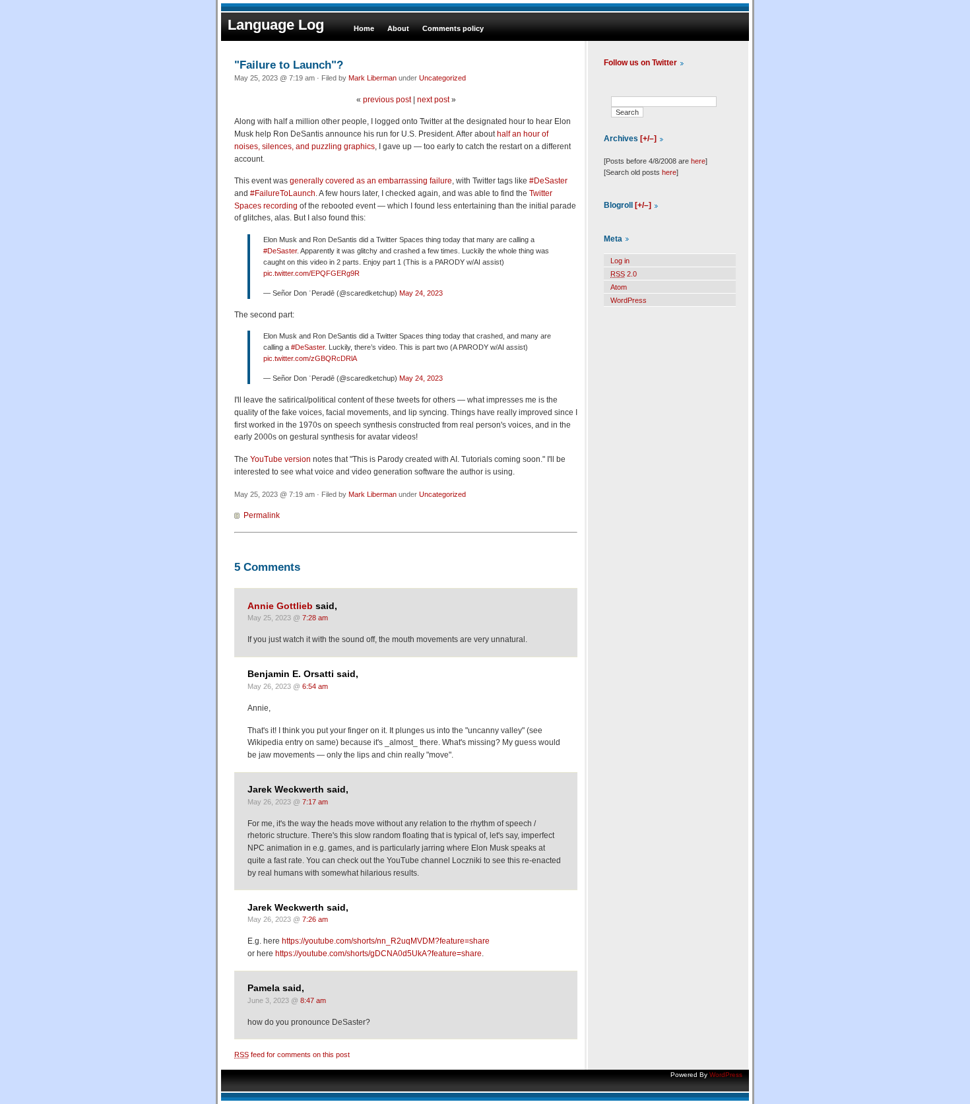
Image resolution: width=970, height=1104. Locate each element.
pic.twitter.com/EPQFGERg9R (311, 273)
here (698, 161)
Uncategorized (442, 78)
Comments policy (453, 28)
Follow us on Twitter (640, 62)
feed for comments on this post (292, 1054)
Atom (618, 287)
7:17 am (315, 802)
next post (433, 99)
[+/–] (648, 138)
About (398, 28)
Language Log (276, 24)
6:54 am (315, 686)
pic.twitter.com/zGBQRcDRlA (310, 358)
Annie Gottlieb (280, 606)
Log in (620, 261)
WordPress (628, 300)
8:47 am (313, 1000)
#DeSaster (548, 180)
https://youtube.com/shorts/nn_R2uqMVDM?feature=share (386, 941)
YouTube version (280, 459)
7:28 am (315, 618)
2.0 (623, 274)
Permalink (261, 515)
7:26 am (315, 919)
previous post (387, 99)
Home (364, 28)
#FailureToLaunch (282, 193)
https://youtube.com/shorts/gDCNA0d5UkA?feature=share (378, 953)
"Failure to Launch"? (288, 64)
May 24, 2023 (421, 293)
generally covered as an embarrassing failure (371, 180)
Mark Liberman (372, 78)
